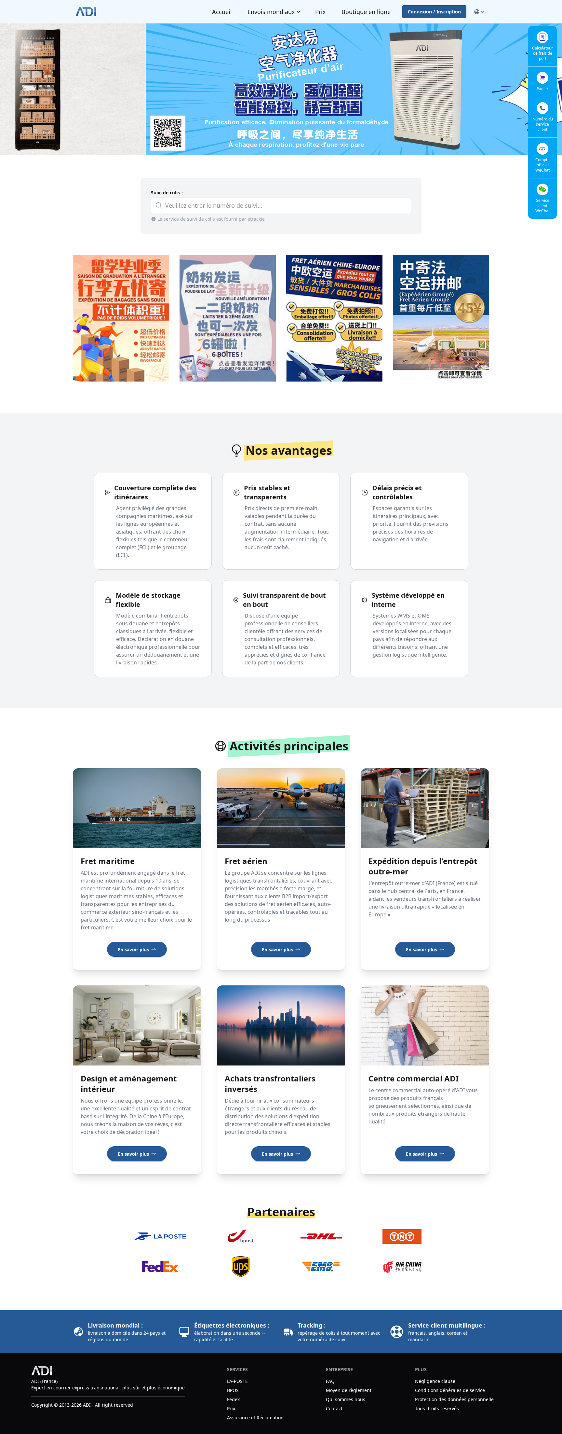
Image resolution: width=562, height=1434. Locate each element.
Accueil (222, 12)
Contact (334, 1408)
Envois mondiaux (271, 12)
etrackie (256, 219)
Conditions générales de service (450, 1390)
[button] (479, 12)
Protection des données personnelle (454, 1399)
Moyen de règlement (349, 1390)
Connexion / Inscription (434, 11)
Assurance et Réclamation (255, 1417)
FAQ (330, 1381)
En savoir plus (133, 949)
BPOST (234, 1390)
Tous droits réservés (437, 1408)
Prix (320, 12)
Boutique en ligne (366, 12)
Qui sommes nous (345, 1399)
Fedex (233, 1399)
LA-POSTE (237, 1381)
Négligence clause (435, 1381)
